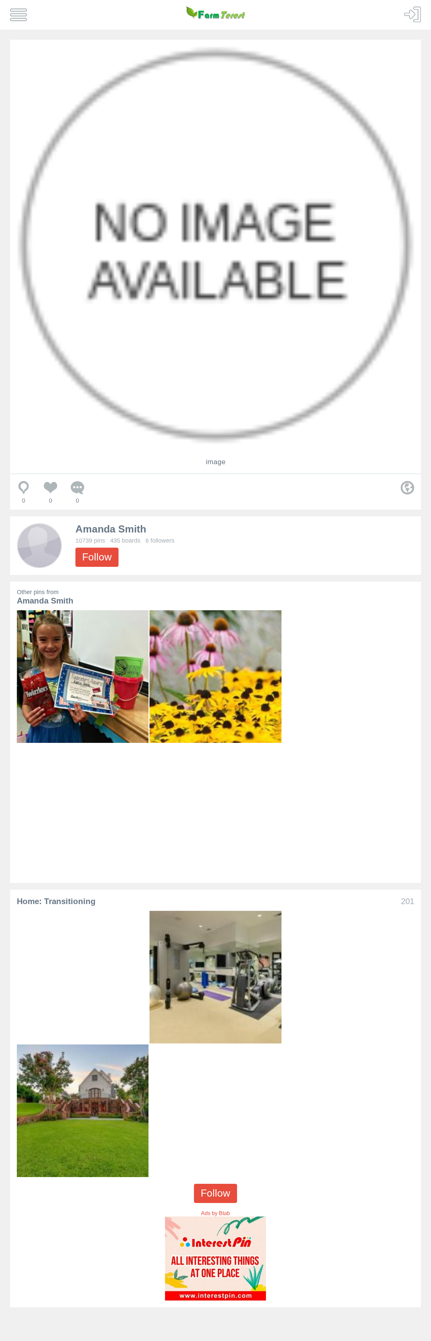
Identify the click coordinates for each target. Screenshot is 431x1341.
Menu (18, 14)
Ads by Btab (215, 1213)
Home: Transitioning (56, 901)
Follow (97, 556)
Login (412, 14)
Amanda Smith (110, 529)
